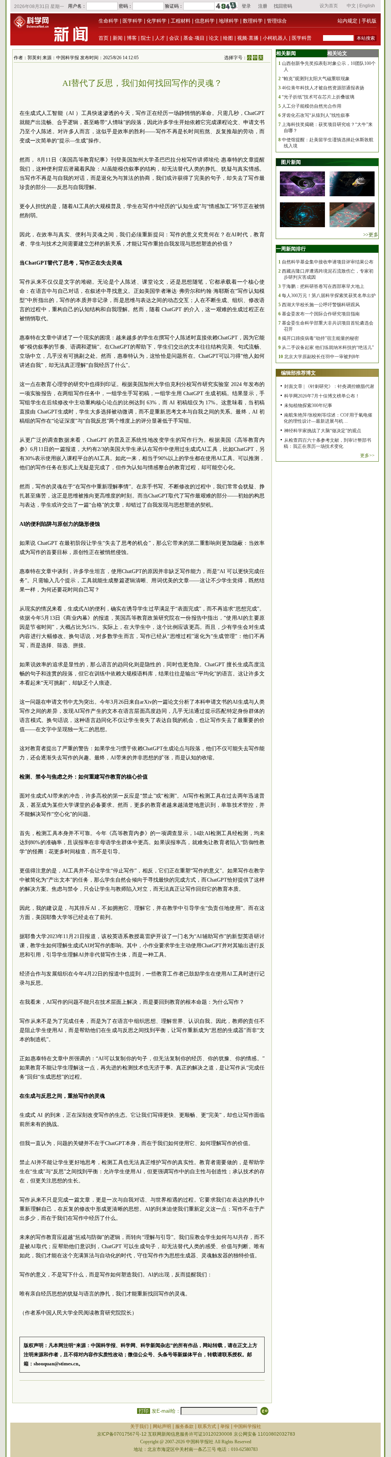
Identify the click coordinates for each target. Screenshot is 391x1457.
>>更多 (370, 234)
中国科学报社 (247, 1426)
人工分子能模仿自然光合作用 (311, 106)
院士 (146, 38)
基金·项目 (194, 38)
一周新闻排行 (291, 249)
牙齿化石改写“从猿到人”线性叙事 (316, 115)
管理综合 (277, 21)
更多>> (367, 455)
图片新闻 (291, 162)
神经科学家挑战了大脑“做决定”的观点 (322, 430)
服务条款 (184, 1426)
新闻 (118, 38)
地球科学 (229, 21)
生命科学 (108, 21)
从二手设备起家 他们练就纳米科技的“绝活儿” (328, 347)
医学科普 (302, 38)
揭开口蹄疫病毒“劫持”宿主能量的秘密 (320, 338)
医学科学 (132, 21)
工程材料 (181, 21)
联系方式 (207, 1426)
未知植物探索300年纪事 (308, 405)
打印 (143, 1411)
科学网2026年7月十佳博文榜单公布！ (322, 396)
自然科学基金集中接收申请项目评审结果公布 (327, 262)
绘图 (228, 38)
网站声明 (162, 1426)
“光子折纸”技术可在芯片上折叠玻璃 (318, 97)
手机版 (369, 21)
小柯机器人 (275, 38)
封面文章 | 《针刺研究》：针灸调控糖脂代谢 (329, 386)
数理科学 (253, 21)
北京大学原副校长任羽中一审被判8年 (322, 356)
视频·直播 (248, 38)
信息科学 (205, 21)
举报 (224, 1426)
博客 (132, 38)
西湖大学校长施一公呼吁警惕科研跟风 (321, 304)
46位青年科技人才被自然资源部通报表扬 (323, 87)
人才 (160, 38)
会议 (174, 38)
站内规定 (347, 21)
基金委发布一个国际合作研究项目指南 (321, 314)
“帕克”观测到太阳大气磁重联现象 (316, 78)
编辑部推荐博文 (298, 373)
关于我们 (139, 1426)
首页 (103, 38)
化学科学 (156, 21)
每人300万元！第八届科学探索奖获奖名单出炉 (329, 295)
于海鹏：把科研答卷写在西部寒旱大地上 (323, 286)
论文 (214, 38)
